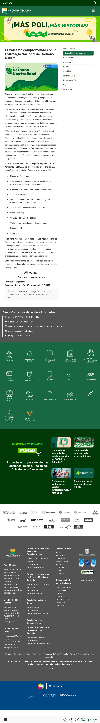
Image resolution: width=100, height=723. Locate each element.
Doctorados (60, 567)
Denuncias (59, 596)
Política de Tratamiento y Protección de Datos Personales (47, 654)
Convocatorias (69, 58)
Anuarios (67, 62)
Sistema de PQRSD (62, 599)
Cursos (58, 570)
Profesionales (60, 559)
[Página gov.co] (7, 3)
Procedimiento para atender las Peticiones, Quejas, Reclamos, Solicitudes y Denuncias (27, 466)
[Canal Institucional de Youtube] (95, 719)
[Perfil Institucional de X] (83, 719)
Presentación (69, 49)
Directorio (67, 89)
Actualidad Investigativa (75, 53)
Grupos (66, 67)
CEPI (65, 85)
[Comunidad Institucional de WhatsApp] (65, 719)
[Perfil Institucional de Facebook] (71, 719)
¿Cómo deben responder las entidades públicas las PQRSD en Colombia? (60, 456)
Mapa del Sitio (50, 657)
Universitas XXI (69, 80)
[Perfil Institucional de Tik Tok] (89, 719)
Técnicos (59, 553)
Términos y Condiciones (14, 654)
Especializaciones (62, 561)
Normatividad (69, 76)
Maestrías (59, 564)
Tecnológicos (60, 556)
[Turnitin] (64, 527)
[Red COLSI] (79, 527)
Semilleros (68, 71)
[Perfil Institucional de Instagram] (77, 719)
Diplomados (60, 573)
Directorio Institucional (63, 587)
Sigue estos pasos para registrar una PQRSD (83, 484)
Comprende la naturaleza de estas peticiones (82, 453)
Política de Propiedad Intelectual (82, 654)
